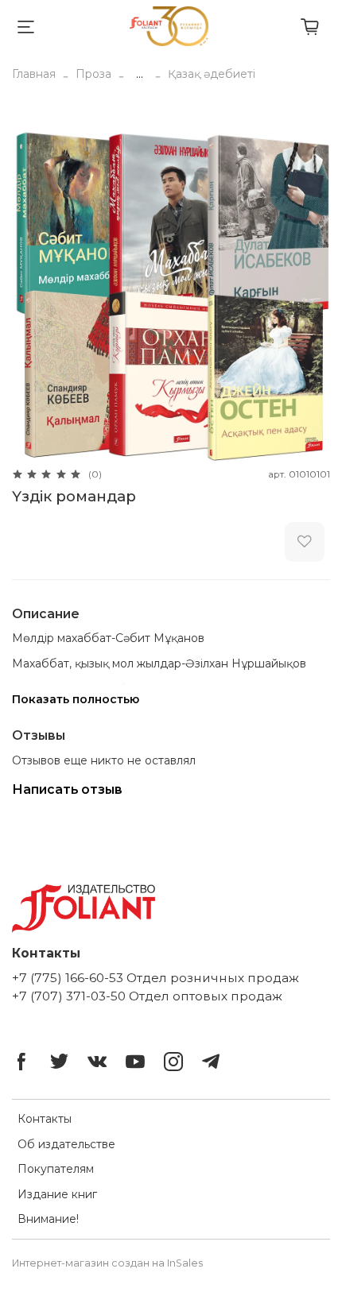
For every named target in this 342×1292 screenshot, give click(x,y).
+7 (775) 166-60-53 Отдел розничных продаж (155, 977)
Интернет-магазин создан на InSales (107, 1263)
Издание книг (57, 1194)
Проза (93, 74)
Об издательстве (66, 1144)
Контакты (44, 1119)
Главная (34, 74)
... (139, 74)
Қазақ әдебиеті (211, 74)
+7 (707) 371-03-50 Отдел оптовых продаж (147, 996)
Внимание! (48, 1219)
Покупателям (55, 1169)
